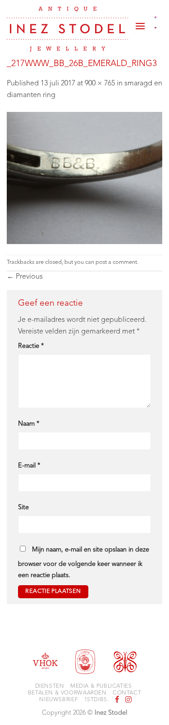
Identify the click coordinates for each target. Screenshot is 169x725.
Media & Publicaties (101, 686)
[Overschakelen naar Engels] (155, 27)
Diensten (49, 686)
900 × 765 (100, 83)
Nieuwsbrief (58, 700)
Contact (127, 693)
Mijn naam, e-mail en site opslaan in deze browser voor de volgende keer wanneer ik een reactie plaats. (83, 563)
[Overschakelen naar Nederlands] (155, 17)
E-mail (29, 466)
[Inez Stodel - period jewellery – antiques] (67, 29)
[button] (140, 22)
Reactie (31, 346)
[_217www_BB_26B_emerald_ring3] (84, 178)
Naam (28, 424)
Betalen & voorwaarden (67, 693)
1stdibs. (96, 700)
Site (23, 507)
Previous (25, 276)
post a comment (116, 262)
